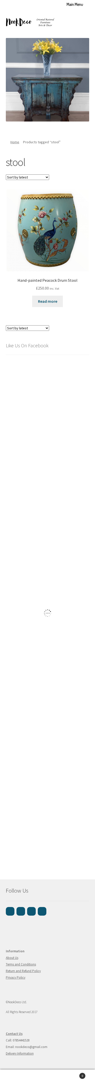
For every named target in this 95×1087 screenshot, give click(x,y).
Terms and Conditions (21, 964)
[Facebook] (10, 911)
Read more (47, 301)
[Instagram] (20, 911)
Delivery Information (20, 1053)
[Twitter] (42, 911)
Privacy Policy (15, 977)
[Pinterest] (31, 911)
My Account (16, 1078)
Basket (73, 1074)
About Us (12, 958)
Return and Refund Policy (23, 971)
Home (14, 142)
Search (47, 1078)
